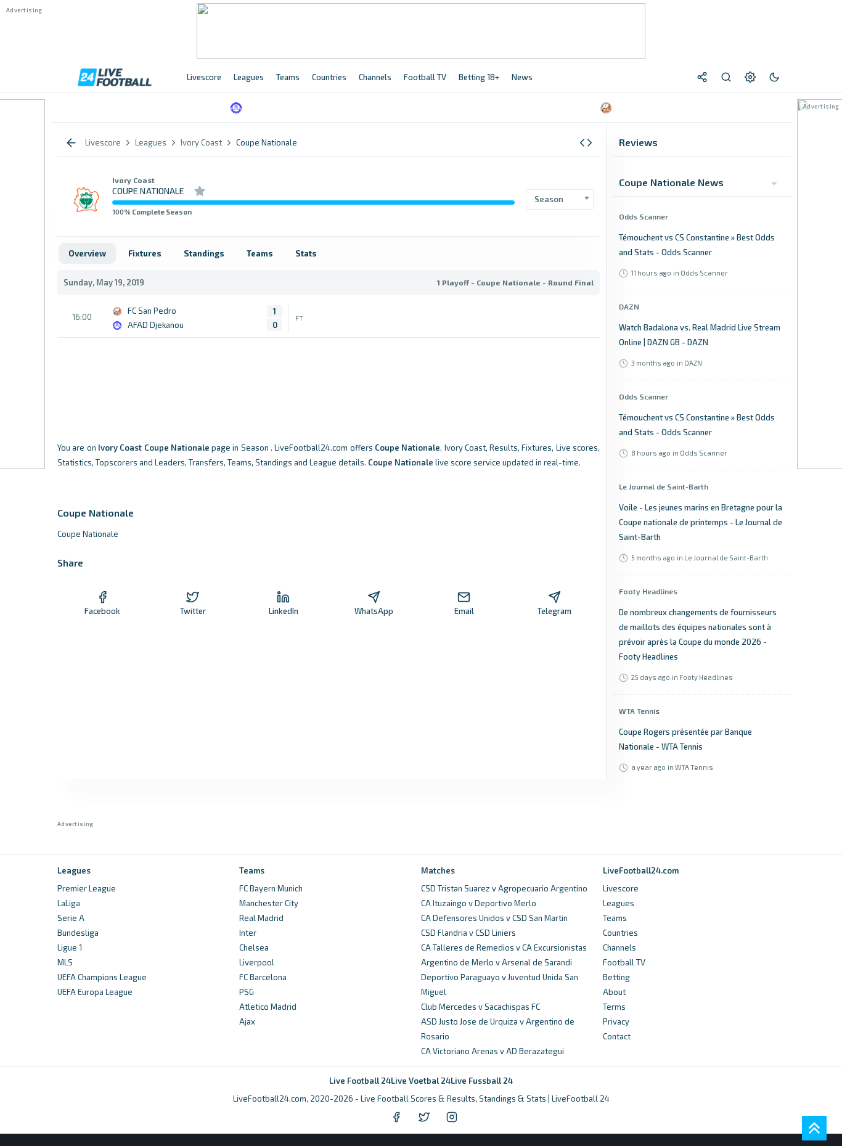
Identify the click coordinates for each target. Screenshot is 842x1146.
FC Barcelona (263, 977)
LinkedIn (283, 611)
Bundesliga (78, 933)
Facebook (102, 611)
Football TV (624, 962)
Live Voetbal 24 (421, 1081)
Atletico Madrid (267, 1007)
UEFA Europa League (95, 992)
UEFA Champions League (102, 977)
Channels (619, 947)
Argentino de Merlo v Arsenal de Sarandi (496, 962)
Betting (616, 977)
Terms (614, 1007)
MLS (65, 962)
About (614, 992)
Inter (247, 933)
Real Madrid (261, 918)
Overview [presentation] (87, 253)
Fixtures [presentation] (144, 253)
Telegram (554, 611)
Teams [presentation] (260, 253)
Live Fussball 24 (482, 1081)
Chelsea (254, 947)
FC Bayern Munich (271, 888)
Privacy (616, 1021)
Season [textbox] (548, 199)
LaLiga (68, 903)
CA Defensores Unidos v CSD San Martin (494, 918)
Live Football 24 (360, 1081)
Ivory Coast (133, 180)
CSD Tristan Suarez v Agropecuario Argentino (504, 888)
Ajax (247, 1021)
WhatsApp (373, 611)
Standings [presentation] (204, 253)
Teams (615, 918)
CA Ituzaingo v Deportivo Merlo (478, 903)
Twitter (193, 611)
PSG (246, 992)
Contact (617, 1036)
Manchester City (268, 903)
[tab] (87, 253)
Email (464, 611)
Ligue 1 (69, 947)
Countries (620, 933)
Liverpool (256, 962)
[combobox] (560, 199)
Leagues (618, 903)
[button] (586, 142)
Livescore (621, 888)
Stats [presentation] (306, 253)
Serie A (70, 918)
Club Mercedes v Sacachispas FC (480, 1007)
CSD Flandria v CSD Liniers (468, 933)
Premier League (86, 888)
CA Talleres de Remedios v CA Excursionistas (504, 947)
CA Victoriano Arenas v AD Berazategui (492, 1051)
